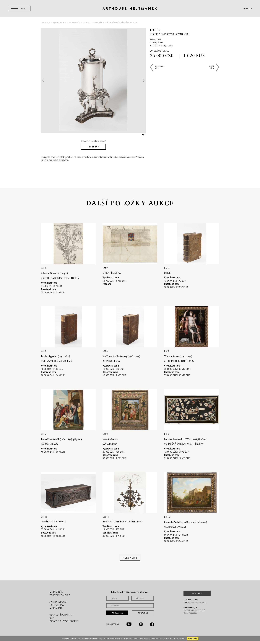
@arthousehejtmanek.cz (194, 602)
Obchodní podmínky (61, 614)
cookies (181, 639)
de (251, 8)
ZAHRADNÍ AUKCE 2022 (79, 22)
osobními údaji (155, 639)
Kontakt (197, 593)
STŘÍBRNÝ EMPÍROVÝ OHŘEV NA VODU (121, 22)
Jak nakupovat (58, 601)
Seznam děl (97, 22)
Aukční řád (56, 608)
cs (244, 8)
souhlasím (192, 638)
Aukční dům (56, 592)
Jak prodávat (57, 605)
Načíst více (130, 558)
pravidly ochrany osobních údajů (97, 639)
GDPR (52, 617)
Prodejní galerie (59, 595)
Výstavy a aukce (59, 22)
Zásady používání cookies (64, 621)
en (247, 8)
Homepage (45, 22)
